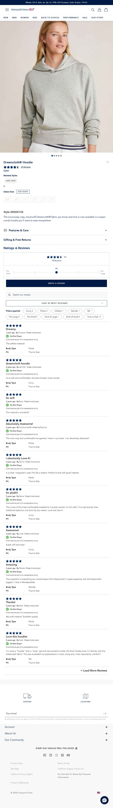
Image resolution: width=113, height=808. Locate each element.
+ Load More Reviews (94, 670)
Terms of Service (37, 719)
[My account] (99, 9)
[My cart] (106, 9)
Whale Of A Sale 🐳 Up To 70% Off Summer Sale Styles (53, 2)
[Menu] (7, 9)
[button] (11, 180)
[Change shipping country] (98, 792)
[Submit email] (104, 713)
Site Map (15, 769)
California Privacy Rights (22, 774)
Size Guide (23, 192)
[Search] (93, 9)
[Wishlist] (107, 162)
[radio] (8, 199)
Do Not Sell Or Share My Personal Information (74, 776)
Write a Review (56, 283)
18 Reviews (26, 167)
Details (84, 2)
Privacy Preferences (20, 783)
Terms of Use (64, 763)
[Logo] (22, 10)
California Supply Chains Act (71, 769)
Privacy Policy (49, 719)
